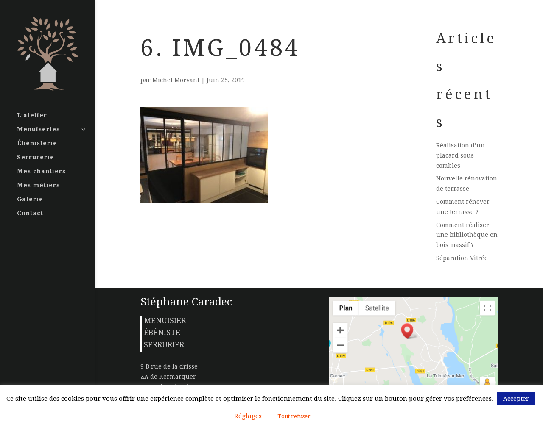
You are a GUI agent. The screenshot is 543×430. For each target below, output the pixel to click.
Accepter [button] (516, 398)
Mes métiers (38, 185)
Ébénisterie (37, 143)
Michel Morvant (175, 80)
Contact (30, 213)
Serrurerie (35, 157)
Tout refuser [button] (294, 416)
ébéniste (162, 332)
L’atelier (32, 115)
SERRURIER (164, 344)
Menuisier (165, 320)
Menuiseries (38, 129)
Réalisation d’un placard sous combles (460, 155)
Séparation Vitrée (462, 258)
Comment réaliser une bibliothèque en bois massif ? (467, 235)
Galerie (30, 199)
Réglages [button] (248, 416)
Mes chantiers (41, 171)
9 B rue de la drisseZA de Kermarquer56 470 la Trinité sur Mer (177, 376)
